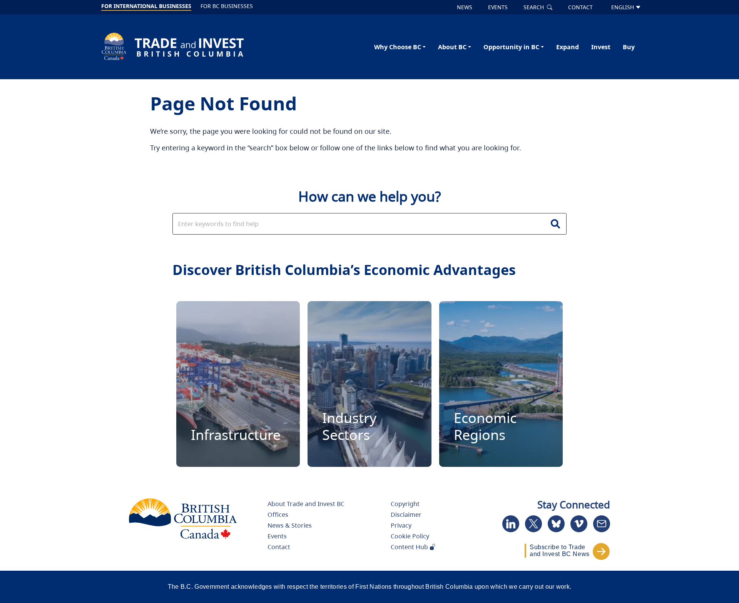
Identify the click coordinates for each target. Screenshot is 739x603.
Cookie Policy (410, 536)
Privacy (401, 525)
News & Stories (290, 525)
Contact (279, 547)
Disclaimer (406, 514)
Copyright (405, 504)
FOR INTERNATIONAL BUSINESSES (146, 6)
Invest (600, 47)
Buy (629, 47)
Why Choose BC (397, 47)
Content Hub (410, 547)
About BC (452, 47)
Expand (567, 47)
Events (277, 536)
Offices (278, 514)
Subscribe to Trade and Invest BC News (560, 550)
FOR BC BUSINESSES (227, 6)
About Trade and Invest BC (306, 504)
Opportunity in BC (511, 47)
